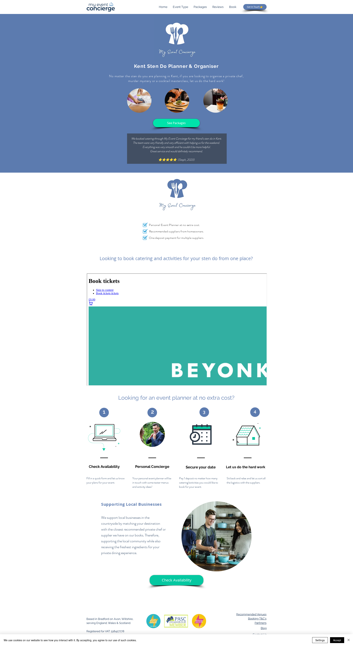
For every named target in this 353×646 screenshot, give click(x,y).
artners (260, 623)
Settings (320, 640)
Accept (337, 640)
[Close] (348, 640)
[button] (176, 123)
